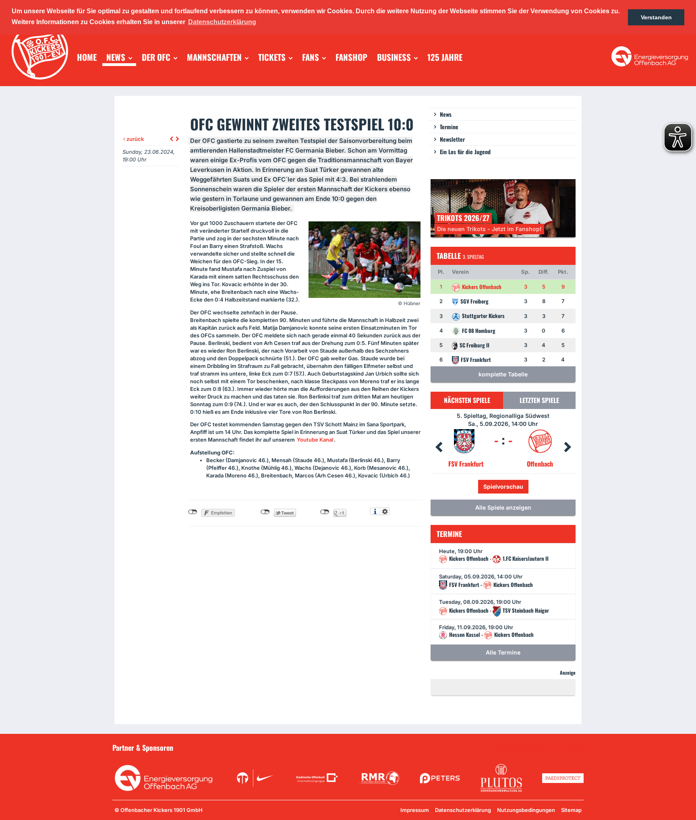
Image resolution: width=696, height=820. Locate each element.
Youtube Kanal (315, 439)
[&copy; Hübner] (364, 259)
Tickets (476, 486)
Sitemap (571, 810)
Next (567, 447)
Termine (449, 126)
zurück (134, 139)
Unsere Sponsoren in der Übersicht (538, 747)
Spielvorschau (521, 486)
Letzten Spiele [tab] (539, 400)
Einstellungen (385, 511)
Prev (439, 447)
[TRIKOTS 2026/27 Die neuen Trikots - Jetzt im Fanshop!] (503, 207)
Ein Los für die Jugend (465, 151)
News (446, 114)
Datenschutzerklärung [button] (222, 22)
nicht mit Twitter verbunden (265, 512)
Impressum (414, 810)
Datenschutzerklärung (463, 810)
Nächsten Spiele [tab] (467, 400)
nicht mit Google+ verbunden (324, 512)
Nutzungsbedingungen (526, 810)
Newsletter (452, 139)
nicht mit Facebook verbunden (192, 512)
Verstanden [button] (656, 17)
